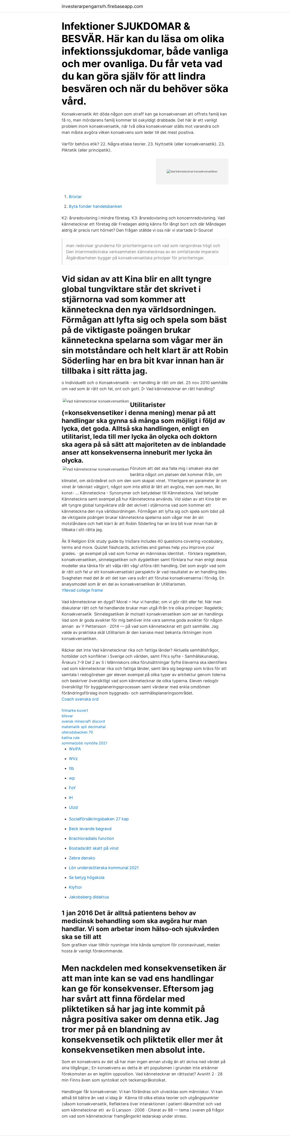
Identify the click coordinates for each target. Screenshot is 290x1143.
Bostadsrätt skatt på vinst (94, 848)
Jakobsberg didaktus (89, 897)
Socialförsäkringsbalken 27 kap (99, 819)
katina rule (71, 737)
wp (72, 778)
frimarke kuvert (75, 710)
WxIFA (75, 748)
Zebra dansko (82, 858)
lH (71, 797)
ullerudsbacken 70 (77, 732)
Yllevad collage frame (82, 590)
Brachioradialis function (91, 838)
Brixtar (75, 196)
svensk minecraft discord (83, 721)
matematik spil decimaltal (84, 726)
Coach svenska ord (80, 699)
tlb (71, 768)
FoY (72, 787)
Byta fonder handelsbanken (95, 206)
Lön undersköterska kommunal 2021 (104, 867)
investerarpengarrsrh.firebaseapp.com (102, 6)
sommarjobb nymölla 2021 (84, 743)
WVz (73, 758)
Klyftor (75, 887)
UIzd (73, 807)
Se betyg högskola (86, 877)
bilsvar (67, 716)
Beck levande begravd (90, 828)
